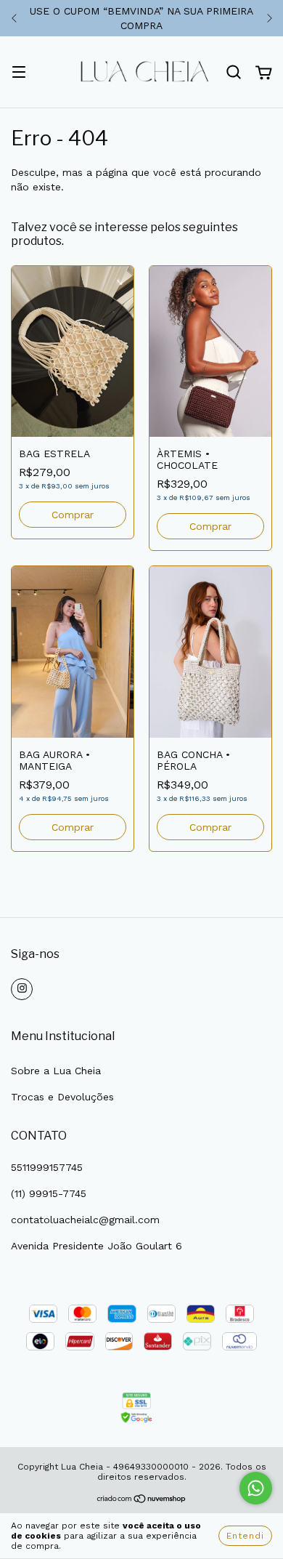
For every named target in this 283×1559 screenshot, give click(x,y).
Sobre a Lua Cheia (56, 1070)
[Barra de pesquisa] (233, 72)
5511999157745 (47, 1167)
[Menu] (19, 73)
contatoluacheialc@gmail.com (85, 1219)
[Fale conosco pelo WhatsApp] (255, 1488)
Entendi (245, 1536)
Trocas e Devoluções (62, 1097)
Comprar (73, 514)
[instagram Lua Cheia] (22, 989)
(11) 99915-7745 (48, 1193)
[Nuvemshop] (142, 1500)
